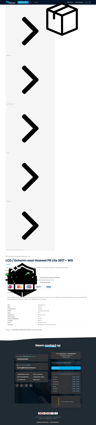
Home (7, 6)
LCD (39, 317)
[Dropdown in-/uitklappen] (89, 2)
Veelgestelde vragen (38, 377)
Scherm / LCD (41, 315)
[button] (66, 368)
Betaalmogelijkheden (23, 377)
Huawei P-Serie (42, 322)
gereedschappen (12, 299)
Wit (39, 313)
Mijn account (36, 379)
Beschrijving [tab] (11, 292)
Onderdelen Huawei (10, 104)
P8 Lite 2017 (8, 201)
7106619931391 (41, 305)
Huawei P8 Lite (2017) (43, 311)
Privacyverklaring (54, 422)
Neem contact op (37, 374)
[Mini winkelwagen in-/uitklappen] (86, 2)
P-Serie (7, 152)
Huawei (40, 309)
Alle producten (22, 2)
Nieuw (39, 320)
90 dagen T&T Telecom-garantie (47, 324)
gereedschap (64, 267)
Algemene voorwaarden (42, 422)
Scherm (40, 318)
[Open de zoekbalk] (31, 2)
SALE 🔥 (36, 2)
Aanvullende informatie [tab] (24, 292)
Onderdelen (8, 55)
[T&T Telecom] (11, 2)
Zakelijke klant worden (23, 374)
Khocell (40, 307)
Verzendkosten (21, 379)
